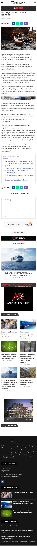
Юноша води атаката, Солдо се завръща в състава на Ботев (8, 356)
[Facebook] (2, 481)
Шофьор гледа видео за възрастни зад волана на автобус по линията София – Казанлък (27, 358)
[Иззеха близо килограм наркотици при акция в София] (28, 324)
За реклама (5, 470)
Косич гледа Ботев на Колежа (9, 333)
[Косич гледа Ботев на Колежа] (9, 324)
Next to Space (4, 543)
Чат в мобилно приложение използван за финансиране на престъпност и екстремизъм (19, 170)
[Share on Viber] (26, 23)
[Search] (35, 2)
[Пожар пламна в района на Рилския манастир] (28, 372)
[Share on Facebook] (13, 23)
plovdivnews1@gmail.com (12, 476)
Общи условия (6, 468)
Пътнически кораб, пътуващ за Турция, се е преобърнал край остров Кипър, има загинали (19, 164)
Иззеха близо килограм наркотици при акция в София (27, 334)
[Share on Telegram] (21, 23)
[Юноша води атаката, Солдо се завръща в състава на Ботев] (9, 346)
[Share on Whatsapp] (17, 23)
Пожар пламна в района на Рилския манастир (26, 382)
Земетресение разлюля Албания (16, 180)
